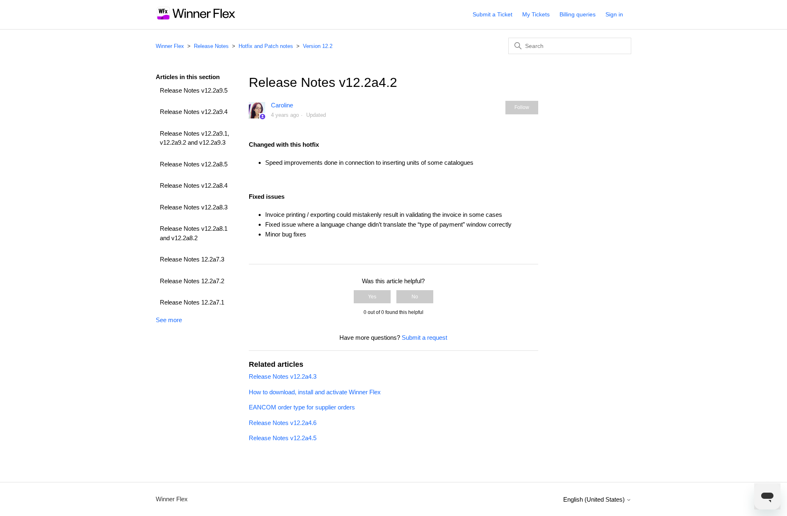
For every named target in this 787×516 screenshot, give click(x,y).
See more (169, 319)
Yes (372, 297)
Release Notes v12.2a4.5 (282, 437)
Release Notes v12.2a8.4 (193, 185)
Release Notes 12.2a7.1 (192, 302)
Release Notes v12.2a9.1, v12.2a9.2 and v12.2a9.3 (194, 138)
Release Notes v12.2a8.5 (193, 164)
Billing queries (578, 14)
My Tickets (536, 14)
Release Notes (211, 46)
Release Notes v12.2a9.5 (193, 90)
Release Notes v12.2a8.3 (193, 207)
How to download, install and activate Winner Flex (315, 392)
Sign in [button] (614, 14)
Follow (521, 107)
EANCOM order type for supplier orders (302, 407)
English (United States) (594, 499)
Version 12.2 (317, 46)
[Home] (196, 18)
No (415, 297)
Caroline (282, 105)
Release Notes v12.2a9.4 (193, 111)
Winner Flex (170, 46)
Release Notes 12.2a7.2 (192, 280)
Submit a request (424, 337)
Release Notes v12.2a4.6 (282, 422)
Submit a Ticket (492, 14)
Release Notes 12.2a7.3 (192, 259)
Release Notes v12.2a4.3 (282, 376)
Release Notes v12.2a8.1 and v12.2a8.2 (193, 233)
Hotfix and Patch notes (266, 46)
